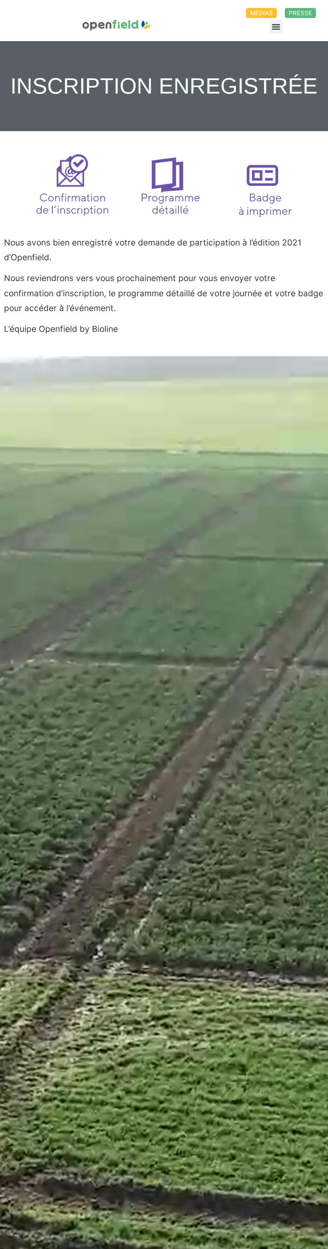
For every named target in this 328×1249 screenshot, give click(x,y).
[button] (276, 26)
